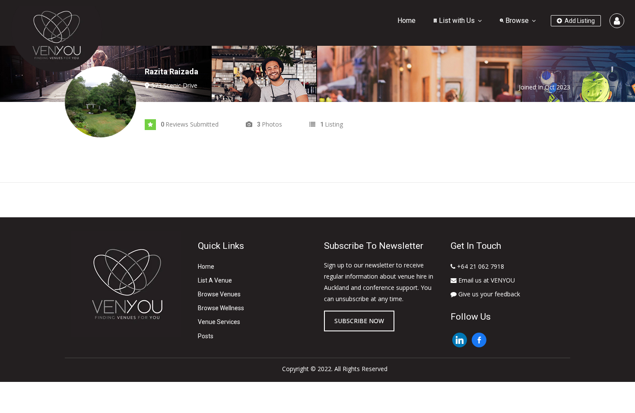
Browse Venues (219, 294)
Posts (205, 336)
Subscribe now (359, 321)
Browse (516, 20)
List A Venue (215, 280)
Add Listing (579, 20)
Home (406, 20)
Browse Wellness (221, 308)
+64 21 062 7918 (479, 266)
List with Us (456, 20)
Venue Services (219, 321)
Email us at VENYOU (486, 280)
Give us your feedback (488, 294)
